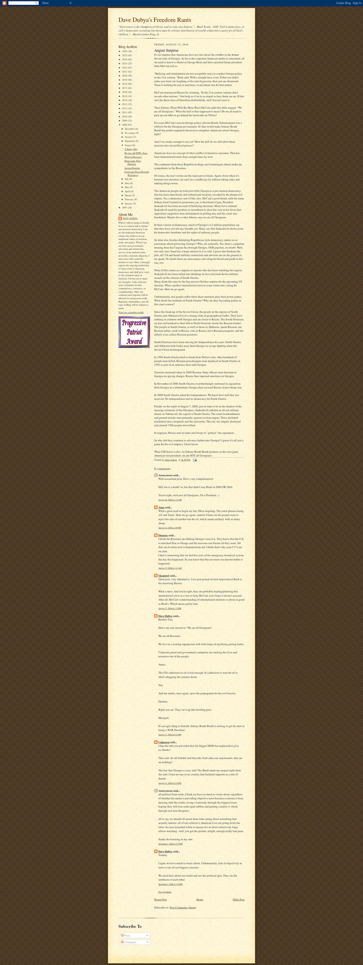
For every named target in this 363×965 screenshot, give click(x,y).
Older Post (239, 899)
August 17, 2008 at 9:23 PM (169, 734)
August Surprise (132, 168)
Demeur (163, 535)
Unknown (163, 742)
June (127, 183)
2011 (125, 112)
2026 (125, 51)
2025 (125, 55)
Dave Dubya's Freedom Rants (154, 19)
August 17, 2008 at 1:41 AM (170, 568)
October (129, 136)
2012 (125, 108)
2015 (125, 96)
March (128, 195)
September (130, 140)
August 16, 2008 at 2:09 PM (169, 527)
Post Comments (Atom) (183, 907)
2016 (125, 91)
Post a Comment (164, 892)
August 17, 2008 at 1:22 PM (169, 608)
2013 (125, 104)
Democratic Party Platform (132, 162)
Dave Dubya (130, 218)
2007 (125, 207)
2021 (125, 71)
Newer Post (160, 899)
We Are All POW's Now (135, 153)
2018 (125, 83)
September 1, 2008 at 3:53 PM (170, 844)
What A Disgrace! (133, 156)
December (130, 128)
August (128, 145)
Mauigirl (163, 575)
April (127, 191)
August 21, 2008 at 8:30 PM (169, 783)
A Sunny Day (131, 149)
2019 (125, 79)
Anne (161, 507)
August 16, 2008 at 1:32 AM (170, 499)
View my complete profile (131, 312)
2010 (125, 116)
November (130, 132)
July (127, 178)
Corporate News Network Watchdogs (136, 173)
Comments (130, 942)
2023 (125, 63)
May (127, 187)
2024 (125, 59)
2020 (125, 75)
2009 (125, 120)
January (129, 203)
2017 (125, 87)
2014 (125, 100)
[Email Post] (194, 460)
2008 (125, 124)
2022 (125, 67)
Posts (127, 935)
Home (199, 899)
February (129, 199)
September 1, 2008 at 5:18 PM (170, 884)
